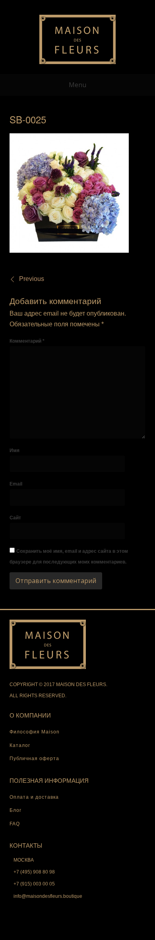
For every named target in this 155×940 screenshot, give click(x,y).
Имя (14, 450)
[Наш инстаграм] (102, 5)
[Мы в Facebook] (90, 5)
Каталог (20, 745)
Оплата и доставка (34, 797)
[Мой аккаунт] (52, 5)
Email (16, 484)
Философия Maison (35, 732)
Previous (31, 278)
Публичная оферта (34, 758)
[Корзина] (77, 5)
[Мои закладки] (64, 5)
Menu (77, 84)
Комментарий (27, 341)
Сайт (15, 518)
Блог (15, 810)
